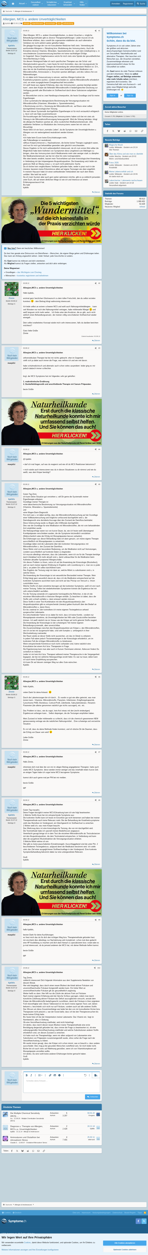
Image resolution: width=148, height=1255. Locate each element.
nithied (142, 207)
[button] (22, 3)
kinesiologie (50, 23)
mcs (59, 23)
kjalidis (8, 23)
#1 (99, 30)
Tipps (140, 1213)
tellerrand (91, 1139)
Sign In (112, 95)
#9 (99, 920)
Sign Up (130, 95)
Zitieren (97, 192)
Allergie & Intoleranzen (31, 1131)
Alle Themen (114, 150)
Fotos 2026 (114, 163)
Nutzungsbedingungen (101, 1213)
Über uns (76, 1213)
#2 (99, 283)
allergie (27, 23)
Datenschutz (117, 1213)
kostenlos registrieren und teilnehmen (32, 276)
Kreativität (113, 168)
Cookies (7, 1213)
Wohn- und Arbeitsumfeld (119, 159)
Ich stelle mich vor (116, 177)
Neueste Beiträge (112, 140)
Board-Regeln (130, 1213)
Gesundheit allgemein (117, 185)
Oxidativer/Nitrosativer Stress (36, 1142)
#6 (99, 677)
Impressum (86, 1213)
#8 (99, 800)
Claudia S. (13, 1142)
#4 (99, 449)
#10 (99, 968)
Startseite (13, 3)
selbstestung (68, 23)
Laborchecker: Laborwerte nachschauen (125, 180)
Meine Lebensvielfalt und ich (121, 171)
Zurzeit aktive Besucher (115, 107)
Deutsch (17, 1213)
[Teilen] (95, 30)
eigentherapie (37, 23)
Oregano (91, 1115)
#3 (99, 348)
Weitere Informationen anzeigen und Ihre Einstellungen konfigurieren (30, 1250)
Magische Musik (116, 145)
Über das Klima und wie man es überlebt (126, 154)
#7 (99, 752)
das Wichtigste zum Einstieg (29, 272)
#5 (99, 484)
